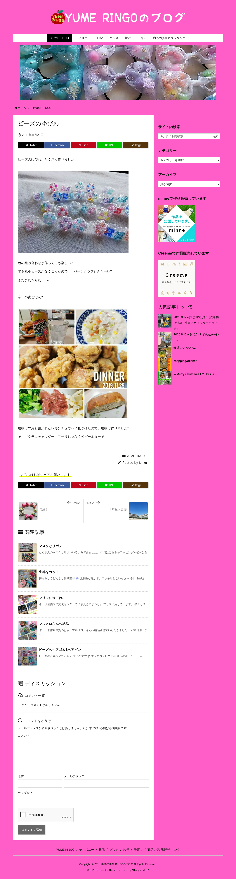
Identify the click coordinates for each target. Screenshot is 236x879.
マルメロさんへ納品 (54, 624)
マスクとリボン (50, 546)
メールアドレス (74, 776)
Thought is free (140, 870)
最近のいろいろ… (185, 347)
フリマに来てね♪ (51, 598)
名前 (21, 776)
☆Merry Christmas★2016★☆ (194, 374)
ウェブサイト (27, 793)
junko (143, 463)
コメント (24, 735)
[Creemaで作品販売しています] (176, 278)
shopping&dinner (185, 361)
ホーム (22, 108)
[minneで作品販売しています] (176, 223)
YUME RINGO (42, 108)
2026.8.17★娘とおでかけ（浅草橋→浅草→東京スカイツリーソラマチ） (196, 322)
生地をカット (49, 572)
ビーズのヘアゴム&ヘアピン (60, 650)
